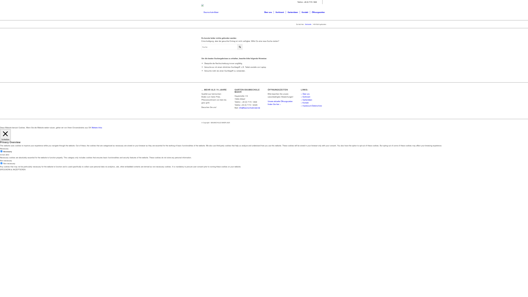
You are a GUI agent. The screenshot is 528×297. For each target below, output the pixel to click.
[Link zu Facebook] (320, 2)
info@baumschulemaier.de (249, 107)
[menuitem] (268, 12)
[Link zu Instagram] (324, 2)
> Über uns (305, 94)
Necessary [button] (4, 148)
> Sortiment (305, 96)
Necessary (7, 151)
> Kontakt (305, 102)
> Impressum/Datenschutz (311, 105)
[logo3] (209, 12)
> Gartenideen (306, 99)
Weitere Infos (97, 127)
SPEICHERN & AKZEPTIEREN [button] (12, 169)
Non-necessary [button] (6, 160)
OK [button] (89, 127)
